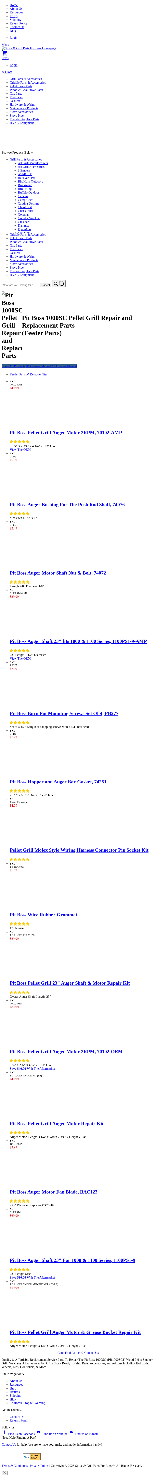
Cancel (46, 285)
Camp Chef (25, 200)
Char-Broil (25, 207)
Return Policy (18, 23)
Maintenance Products (24, 108)
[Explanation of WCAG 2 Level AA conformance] (32, 1458)
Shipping (15, 19)
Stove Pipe (17, 115)
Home (14, 5)
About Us (16, 8)
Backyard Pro (27, 177)
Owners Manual (38, 366)
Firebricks (16, 97)
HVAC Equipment (22, 123)
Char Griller (25, 211)
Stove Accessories (21, 112)
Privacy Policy (39, 1465)
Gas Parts (16, 93)
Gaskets (15, 101)
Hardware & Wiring (22, 104)
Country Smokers (29, 218)
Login (13, 37)
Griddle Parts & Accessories (28, 82)
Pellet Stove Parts (21, 86)
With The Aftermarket (32, 1068)
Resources (16, 12)
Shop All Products (13, 366)
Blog (13, 30)
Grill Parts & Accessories (26, 79)
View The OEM (20, 449)
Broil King (25, 188)
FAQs (13, 16)
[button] (20, 442)
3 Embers (24, 170)
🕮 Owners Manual (64, 366)
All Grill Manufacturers (33, 163)
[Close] (5, 1473)
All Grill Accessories (31, 166)
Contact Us (17, 27)
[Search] (59, 283)
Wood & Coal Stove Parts (26, 90)
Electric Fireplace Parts (24, 119)
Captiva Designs (28, 203)
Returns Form (18, 1420)
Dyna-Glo (24, 229)
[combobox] (20, 285)
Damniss (23, 225)
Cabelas (23, 196)
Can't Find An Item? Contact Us (78, 1352)
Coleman (23, 214)
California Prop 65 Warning (27, 1403)
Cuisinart (23, 222)
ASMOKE (25, 174)
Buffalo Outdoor (28, 192)
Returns (15, 1392)
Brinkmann (25, 185)
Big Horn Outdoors (30, 181)
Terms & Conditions (15, 1465)
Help (13, 1388)
